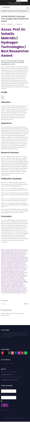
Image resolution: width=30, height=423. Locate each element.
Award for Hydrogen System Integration (13, 255)
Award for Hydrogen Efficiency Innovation (10, 252)
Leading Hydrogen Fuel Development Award (15, 290)
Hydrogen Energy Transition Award (16, 273)
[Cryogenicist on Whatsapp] (25, 353)
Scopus (2, 96)
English (19, 0)
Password (6, 394)
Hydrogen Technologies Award (12, 286)
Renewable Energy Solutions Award (18, 292)
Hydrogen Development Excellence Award (14, 271)
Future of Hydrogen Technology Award (13, 267)
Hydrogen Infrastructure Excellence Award (12, 278)
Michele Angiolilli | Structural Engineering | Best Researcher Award (12, 314)
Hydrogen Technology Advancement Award (12, 287)
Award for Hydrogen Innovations (12, 254)
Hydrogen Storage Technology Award (9, 284)
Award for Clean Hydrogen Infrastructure (14, 249)
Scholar (3, 98)
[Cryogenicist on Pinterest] (22, 353)
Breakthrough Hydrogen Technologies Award (11, 261)
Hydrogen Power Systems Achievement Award (11, 281)
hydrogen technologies (22, 68)
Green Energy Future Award (21, 267)
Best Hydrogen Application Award (18, 257)
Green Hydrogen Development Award (9, 268)
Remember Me (5, 401)
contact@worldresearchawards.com (9, 379)
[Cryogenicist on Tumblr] (9, 353)
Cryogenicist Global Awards (7, 363)
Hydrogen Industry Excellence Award (18, 276)
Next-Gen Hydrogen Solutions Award (14, 291)
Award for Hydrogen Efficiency (21, 251)
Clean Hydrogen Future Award (12, 263)
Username (6, 388)
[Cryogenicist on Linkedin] (15, 353)
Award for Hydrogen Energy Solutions (13, 253)
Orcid (2, 97)
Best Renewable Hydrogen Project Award (18, 259)
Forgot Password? (5, 410)
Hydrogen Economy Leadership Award (10, 272)
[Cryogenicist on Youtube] (2, 353)
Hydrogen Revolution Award (20, 282)
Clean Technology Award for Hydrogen (18, 265)
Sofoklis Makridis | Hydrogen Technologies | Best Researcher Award (15, 18)
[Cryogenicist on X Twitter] (5, 353)
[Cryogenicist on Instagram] (19, 353)
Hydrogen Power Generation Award (18, 280)
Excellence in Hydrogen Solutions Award (10, 266)
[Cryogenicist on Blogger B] (12, 353)
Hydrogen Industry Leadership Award (10, 277)
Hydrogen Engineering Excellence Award (10, 275)
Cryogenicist (6, 7)
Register (3, 409)
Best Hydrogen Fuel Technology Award (14, 258)
